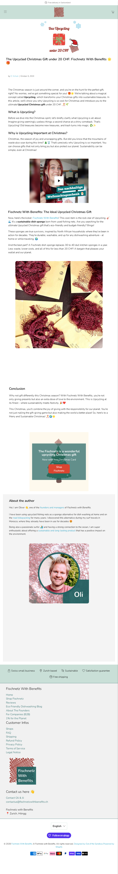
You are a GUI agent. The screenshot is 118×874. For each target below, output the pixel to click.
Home (9, 695)
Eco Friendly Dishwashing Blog (24, 706)
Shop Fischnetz (59, 468)
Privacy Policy (14, 744)
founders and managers (52, 507)
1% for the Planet (16, 718)
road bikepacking (21, 517)
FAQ (8, 733)
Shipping (11, 736)
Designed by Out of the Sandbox (88, 843)
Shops (9, 729)
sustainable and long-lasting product (56, 530)
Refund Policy (14, 740)
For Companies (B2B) (18, 714)
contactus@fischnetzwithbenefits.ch (27, 802)
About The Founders (18, 710)
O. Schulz (14, 76)
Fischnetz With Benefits (46, 218)
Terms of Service (15, 748)
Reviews (11, 702)
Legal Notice (13, 752)
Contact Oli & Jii (15, 798)
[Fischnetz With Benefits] (59, 12)
